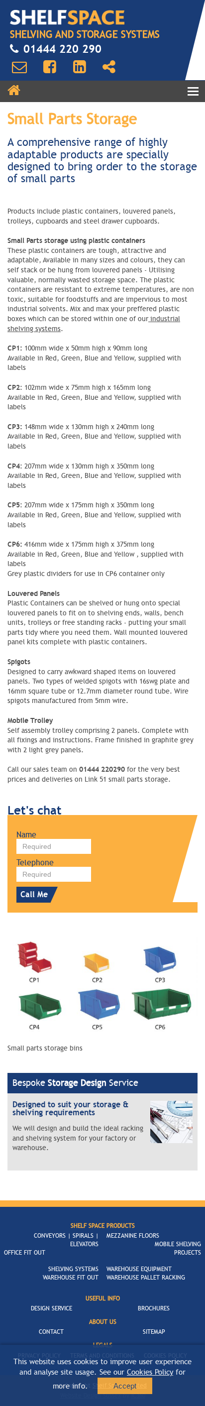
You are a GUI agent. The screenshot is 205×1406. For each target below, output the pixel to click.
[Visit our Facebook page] (49, 67)
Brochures (154, 1308)
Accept (124, 1386)
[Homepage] (13, 91)
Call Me (34, 894)
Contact (51, 1331)
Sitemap (154, 1331)
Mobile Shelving (178, 1244)
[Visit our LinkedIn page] (79, 67)
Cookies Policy (150, 1372)
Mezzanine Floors (132, 1235)
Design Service (51, 1308)
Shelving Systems (73, 1269)
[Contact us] (19, 67)
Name (26, 835)
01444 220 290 (62, 49)
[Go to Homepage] (67, 17)
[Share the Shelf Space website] (108, 67)
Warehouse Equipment (139, 1269)
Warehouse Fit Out (71, 1277)
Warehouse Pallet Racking (145, 1277)
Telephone (35, 863)
